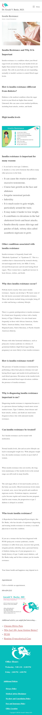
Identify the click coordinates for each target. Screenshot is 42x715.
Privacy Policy (11, 688)
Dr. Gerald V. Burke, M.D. (13, 9)
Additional (8, 681)
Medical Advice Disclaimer (16, 693)
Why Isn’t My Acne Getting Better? (21, 630)
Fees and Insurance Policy (15, 703)
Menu (38, 7)
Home (3, 19)
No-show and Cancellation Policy (18, 698)
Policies (15, 681)
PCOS (7, 634)
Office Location (11, 708)
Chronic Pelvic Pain (13, 625)
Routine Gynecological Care (17, 638)
